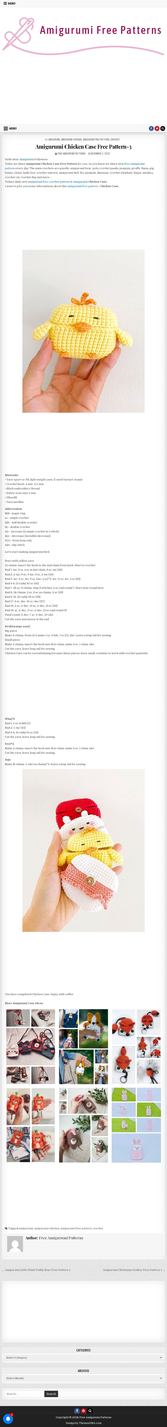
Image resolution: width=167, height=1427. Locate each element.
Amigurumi (80, 181)
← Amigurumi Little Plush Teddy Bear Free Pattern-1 (36, 1269)
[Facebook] (151, 128)
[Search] (162, 128)
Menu (11, 3)
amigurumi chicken (71, 139)
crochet (115, 139)
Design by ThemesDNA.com (83, 1423)
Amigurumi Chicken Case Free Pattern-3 (83, 146)
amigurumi (54, 139)
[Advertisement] (83, 94)
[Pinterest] (157, 128)
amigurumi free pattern (96, 139)
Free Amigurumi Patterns (72, 153)
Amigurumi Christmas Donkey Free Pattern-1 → (134, 1269)
